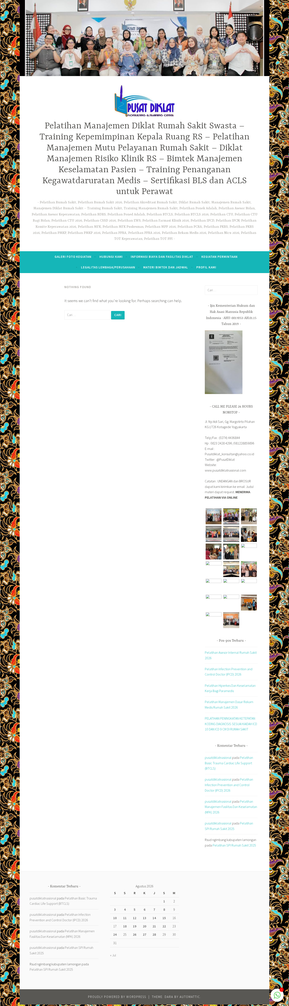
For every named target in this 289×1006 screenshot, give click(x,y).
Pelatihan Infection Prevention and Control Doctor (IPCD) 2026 (229, 784)
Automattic (190, 997)
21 (154, 926)
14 (154, 918)
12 (134, 918)
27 (144, 934)
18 (125, 926)
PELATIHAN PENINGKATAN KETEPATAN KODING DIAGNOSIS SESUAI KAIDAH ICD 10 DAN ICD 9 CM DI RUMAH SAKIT (231, 723)
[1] (277, 997)
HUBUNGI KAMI (111, 257)
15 (164, 918)
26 (134, 934)
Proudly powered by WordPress (117, 997)
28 (154, 934)
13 (144, 918)
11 (125, 918)
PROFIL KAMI (206, 267)
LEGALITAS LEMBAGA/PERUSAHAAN (108, 267)
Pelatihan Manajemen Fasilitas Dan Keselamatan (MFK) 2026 (231, 806)
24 (115, 934)
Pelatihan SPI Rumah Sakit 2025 (234, 845)
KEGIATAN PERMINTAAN (219, 257)
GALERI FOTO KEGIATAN (73, 257)
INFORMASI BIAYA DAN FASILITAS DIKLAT (162, 257)
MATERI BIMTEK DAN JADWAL (165, 267)
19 (134, 926)
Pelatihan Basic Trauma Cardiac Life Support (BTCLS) (229, 762)
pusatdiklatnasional (218, 757)
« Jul (113, 955)
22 (164, 926)
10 (115, 918)
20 (144, 926)
